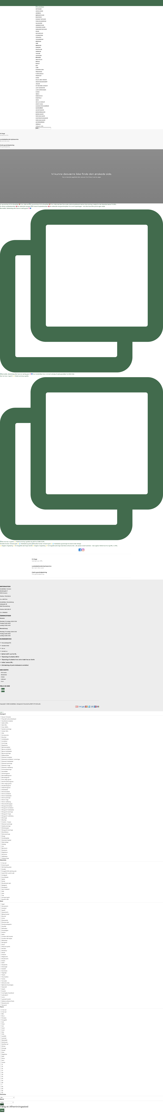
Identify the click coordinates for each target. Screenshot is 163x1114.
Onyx (3, 944)
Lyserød (4, 1038)
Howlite (4, 926)
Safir (3, 962)
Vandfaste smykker (7, 721)
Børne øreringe (6, 753)
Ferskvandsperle (6, 924)
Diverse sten (5, 922)
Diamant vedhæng (7, 767)
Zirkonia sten (5, 983)
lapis (3, 934)
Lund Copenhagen (41, 89)
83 (2, 1086)
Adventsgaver (40, 110)
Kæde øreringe (6, 826)
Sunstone (4, 971)
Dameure (38, 47)
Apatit (3, 910)
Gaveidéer (39, 108)
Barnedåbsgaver (40, 112)
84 (2, 1088)
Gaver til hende (6, 717)
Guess (37, 77)
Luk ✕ (1, 712)
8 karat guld (5, 865)
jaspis (3, 989)
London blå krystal (7, 936)
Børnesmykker (40, 15)
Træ (3, 895)
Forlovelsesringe (41, 21)
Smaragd (4, 967)
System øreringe (6, 729)
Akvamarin (5, 906)
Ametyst (4, 908)
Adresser (3, 679)
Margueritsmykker (41, 29)
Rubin (3, 960)
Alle (3, 733)
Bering (38, 61)
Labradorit (5, 995)
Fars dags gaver (40, 116)
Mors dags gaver (40, 120)
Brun (3, 1016)
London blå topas (7, 938)
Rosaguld (4, 887)
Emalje (4, 869)
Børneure (38, 45)
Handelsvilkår (5, 645)
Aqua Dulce (39, 59)
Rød (3, 1056)
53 (2, 1076)
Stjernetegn (39, 35)
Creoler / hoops (6, 822)
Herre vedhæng (6, 802)
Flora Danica (39, 73)
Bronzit (4, 916)
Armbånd (38, 13)
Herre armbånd (6, 793)
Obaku (37, 94)
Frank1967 (39, 75)
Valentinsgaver (6, 787)
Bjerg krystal (5, 914)
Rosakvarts (5, 958)
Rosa (3, 1058)
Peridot (4, 948)
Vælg (2, 1110)
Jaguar (38, 83)
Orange (4, 1048)
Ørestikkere (5, 832)
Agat (3, 904)
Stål (3, 891)
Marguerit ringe (6, 814)
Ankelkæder (39, 11)
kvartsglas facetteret (8, 993)
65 (2, 1078)
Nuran (37, 92)
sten (3, 893)
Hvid (3, 1030)
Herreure (38, 51)
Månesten (4, 940)
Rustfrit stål (5, 899)
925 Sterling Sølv (7, 867)
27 (2, 1070)
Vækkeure (39, 55)
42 (2, 1072)
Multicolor (5, 1042)
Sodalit (4, 969)
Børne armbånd (6, 749)
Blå (3, 1014)
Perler (3, 881)
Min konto (40, 3)
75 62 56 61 (8, 596)
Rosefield (38, 98)
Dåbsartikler (5, 755)
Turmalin (4, 981)
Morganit (4, 942)
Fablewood (39, 71)
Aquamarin (5, 912)
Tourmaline (5, 977)
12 (2, 1066)
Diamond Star (40, 69)
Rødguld (4, 885)
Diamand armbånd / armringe (11, 759)
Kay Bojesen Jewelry (42, 85)
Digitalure (39, 49)
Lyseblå (4, 1036)
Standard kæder (40, 27)
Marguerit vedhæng (7, 816)
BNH (37, 65)
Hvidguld (4, 875)
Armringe (4, 743)
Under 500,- (5, 731)
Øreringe (38, 41)
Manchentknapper (7, 804)
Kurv (2, 681)
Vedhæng (38, 37)
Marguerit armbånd (7, 808)
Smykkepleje (39, 33)
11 (2, 1064)
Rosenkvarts (5, 1003)
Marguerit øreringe (7, 812)
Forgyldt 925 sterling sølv (9, 871)
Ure (37, 43)
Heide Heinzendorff (41, 81)
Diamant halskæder (7, 761)
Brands (38, 57)
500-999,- (4, 725)
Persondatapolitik (6, 642)
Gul (3, 1026)
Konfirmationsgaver (42, 118)
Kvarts (3, 932)
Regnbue (4, 1054)
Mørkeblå (4, 1040)
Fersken (4, 1018)
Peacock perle (6, 946)
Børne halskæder (7, 751)
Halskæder (39, 23)
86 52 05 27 (8, 609)
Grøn (3, 1024)
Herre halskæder (7, 796)
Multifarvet (5, 1044)
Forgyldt (4, 1020)
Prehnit (4, 954)
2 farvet (4, 863)
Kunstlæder (5, 877)
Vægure (38, 53)
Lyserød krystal (6, 999)
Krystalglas (5, 930)
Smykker (39, 9)
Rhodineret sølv (6, 883)
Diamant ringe (6, 765)
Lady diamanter (40, 87)
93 (2, 1092)
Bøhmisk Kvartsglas (7, 985)
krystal (4, 991)
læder (3, 879)
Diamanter (5, 920)
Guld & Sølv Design (41, 79)
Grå (3, 1022)
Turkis (3, 979)
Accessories (40, 122)
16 (2, 1068)
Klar (3, 1032)
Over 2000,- (5, 727)
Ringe (37, 31)
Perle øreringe (6, 834)
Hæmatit (4, 987)
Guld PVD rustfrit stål (8, 873)
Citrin (3, 918)
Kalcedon (4, 928)
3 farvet (4, 1012)
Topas (3, 975)
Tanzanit (4, 1005)
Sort (3, 1060)
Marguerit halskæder (8, 810)
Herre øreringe (6, 797)
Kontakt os (4, 651)
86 (2, 1090)
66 (2, 1080)
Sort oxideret (5, 889)
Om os (3, 648)
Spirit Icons (39, 104)
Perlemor (4, 950)
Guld (3, 1028)
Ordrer (3, 677)
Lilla (3, 1034)
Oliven (3, 1046)
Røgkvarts (5, 956)
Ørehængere (5, 828)
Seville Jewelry (40, 102)
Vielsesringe (39, 39)
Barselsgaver (39, 114)
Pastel (3, 1050)
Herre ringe (5, 799)
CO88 (37, 67)
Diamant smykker (41, 19)
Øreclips (4, 820)
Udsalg (38, 124)
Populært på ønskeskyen (9, 719)
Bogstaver (39, 17)
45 (2, 1074)
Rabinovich (39, 95)
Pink (3, 1052)
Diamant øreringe (7, 763)
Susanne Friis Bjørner (42, 106)
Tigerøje (4, 973)
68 (2, 1082)
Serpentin (4, 964)
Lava (3, 997)
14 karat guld (6, 897)
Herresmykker (40, 25)
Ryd (2, 1104)
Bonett (38, 63)
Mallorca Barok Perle (8, 1001)
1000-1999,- (5, 723)
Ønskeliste (39, 1)
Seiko (37, 100)
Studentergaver (6, 785)
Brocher (4, 737)
